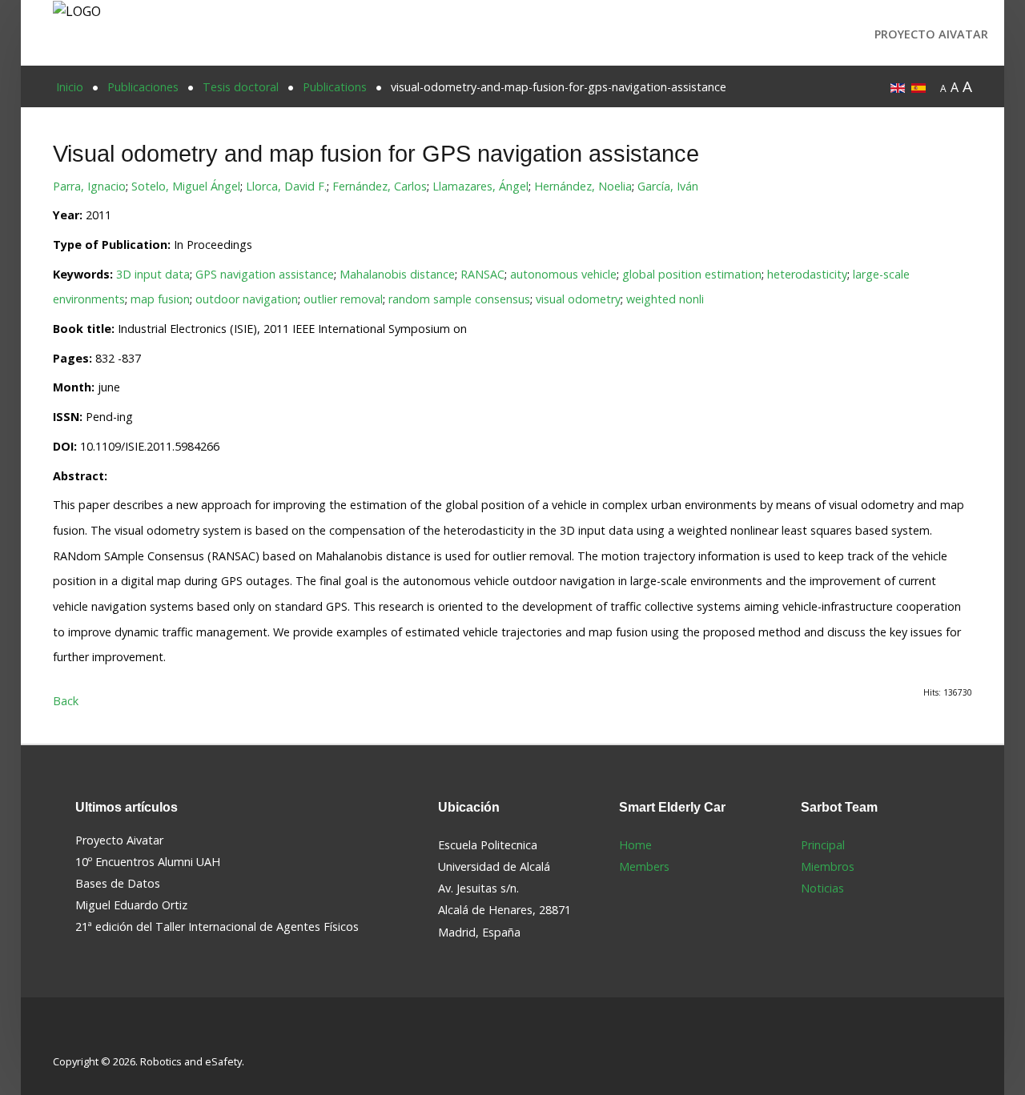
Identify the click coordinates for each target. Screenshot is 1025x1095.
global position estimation (692, 274)
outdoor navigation (246, 299)
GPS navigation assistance (264, 274)
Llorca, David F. (286, 186)
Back (65, 700)
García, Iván (667, 186)
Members (644, 866)
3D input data (153, 274)
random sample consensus (459, 299)
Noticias (822, 888)
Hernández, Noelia (583, 186)
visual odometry (578, 299)
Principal (823, 844)
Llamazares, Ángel (480, 186)
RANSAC (482, 274)
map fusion (160, 299)
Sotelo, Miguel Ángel (185, 186)
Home (635, 844)
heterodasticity (807, 274)
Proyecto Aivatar (931, 34)
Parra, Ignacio (89, 186)
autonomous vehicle (563, 274)
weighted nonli (665, 299)
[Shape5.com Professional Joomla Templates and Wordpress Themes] (87, 1036)
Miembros (827, 866)
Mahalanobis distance (397, 274)
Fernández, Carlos (379, 186)
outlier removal (343, 299)
